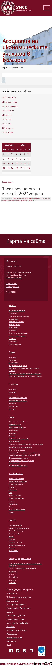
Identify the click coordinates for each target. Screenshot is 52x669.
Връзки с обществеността (16, 275)
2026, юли (6, 115)
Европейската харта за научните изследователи (21, 462)
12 (20, 159)
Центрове (12, 433)
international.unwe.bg (16, 479)
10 (12, 159)
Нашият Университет (17, 311)
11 (16, 159)
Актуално (12, 580)
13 (24, 159)
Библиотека (12, 601)
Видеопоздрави (14, 534)
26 (21, 168)
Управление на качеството (19, 316)
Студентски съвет (15, 619)
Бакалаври (12, 357)
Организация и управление (18, 422)
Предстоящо (7, 182)
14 (28, 159)
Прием (12, 352)
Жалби (9, 645)
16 (8, 163)
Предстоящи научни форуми (19, 458)
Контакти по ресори (14, 278)
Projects (11, 501)
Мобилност (13, 574)
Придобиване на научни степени (20, 447)
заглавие (32, 200)
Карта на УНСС (11, 284)
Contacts (12, 512)
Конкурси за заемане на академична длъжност (26, 444)
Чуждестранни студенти (18, 398)
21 (28, 163)
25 (17, 168)
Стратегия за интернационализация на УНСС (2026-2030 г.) (25, 565)
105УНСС (12, 520)
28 (29, 168)
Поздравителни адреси (17, 531)
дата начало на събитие (21, 198)
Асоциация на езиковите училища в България (25, 374)
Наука (11, 417)
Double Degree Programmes (18, 481)
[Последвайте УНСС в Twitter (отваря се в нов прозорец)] (40, 664)
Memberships (13, 504)
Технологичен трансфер (17, 427)
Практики (12, 403)
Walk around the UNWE (17, 510)
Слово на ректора (15, 525)
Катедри (12, 409)
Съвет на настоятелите (18, 333)
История (12, 548)
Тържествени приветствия (19, 528)
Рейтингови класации (16, 322)
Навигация (11, 641)
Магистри (12, 360)
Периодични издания (16, 604)
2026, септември (10, 106)
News (10, 507)
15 (4, 163)
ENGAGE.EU (13, 490)
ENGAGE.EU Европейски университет (22, 569)
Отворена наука (15, 425)
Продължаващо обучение (18, 366)
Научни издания (14, 442)
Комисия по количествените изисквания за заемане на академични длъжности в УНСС (24, 454)
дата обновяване (21, 200)
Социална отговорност (17, 336)
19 (21, 163)
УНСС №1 (12, 539)
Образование (13, 577)
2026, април (7, 128)
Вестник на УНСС (14, 637)
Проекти (12, 436)
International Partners (16, 498)
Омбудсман (13, 330)
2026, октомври (9, 102)
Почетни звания (14, 325)
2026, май (6, 123)
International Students (16, 484)
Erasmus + (12, 487)
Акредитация (13, 319)
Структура (13, 313)
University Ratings (15, 495)
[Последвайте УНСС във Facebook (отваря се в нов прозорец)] (35, 664)
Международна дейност (20, 558)
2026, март (7, 132)
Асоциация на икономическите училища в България (25, 50)
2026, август (8, 110)
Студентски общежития (18, 608)
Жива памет (13, 327)
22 (4, 168)
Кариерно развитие (15, 615)
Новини (11, 537)
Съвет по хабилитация (17, 450)
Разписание (11, 634)
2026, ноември (9, 97)
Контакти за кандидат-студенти (19, 272)
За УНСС (12, 305)
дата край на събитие (41, 198)
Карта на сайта (11, 663)
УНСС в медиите (15, 344)
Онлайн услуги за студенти (19, 589)
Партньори (13, 571)
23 (9, 168)
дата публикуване (7, 200)
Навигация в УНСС (12, 287)
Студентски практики (17, 623)
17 (12, 163)
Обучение (13, 384)
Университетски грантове (18, 439)
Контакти (11, 261)
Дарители (12, 339)
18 (17, 163)
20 (25, 163)
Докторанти (13, 363)
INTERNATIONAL (16, 473)
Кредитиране (13, 406)
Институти (13, 430)
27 (24, 168)
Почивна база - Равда (16, 630)
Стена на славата (15, 542)
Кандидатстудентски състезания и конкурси (25, 376)
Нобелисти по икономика (18, 466)
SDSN (10, 493)
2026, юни (6, 119)
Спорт (9, 612)
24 (12, 168)
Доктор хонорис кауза (17, 545)
